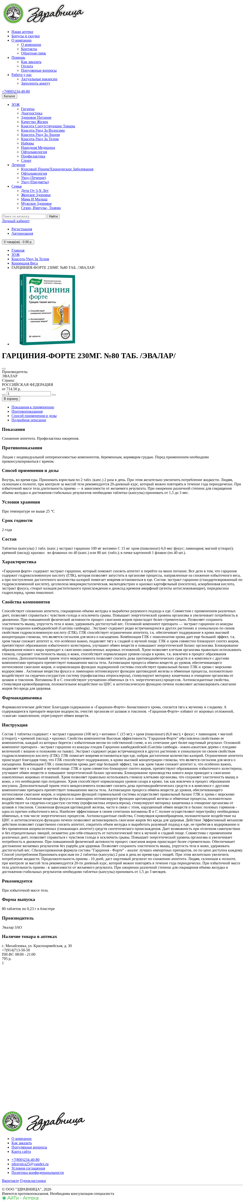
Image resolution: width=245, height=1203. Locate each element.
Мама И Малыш (34, 199)
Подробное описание (28, 420)
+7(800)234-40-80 (16, 91)
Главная (17, 250)
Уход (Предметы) (35, 182)
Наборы (27, 143)
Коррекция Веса (24, 263)
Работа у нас (21, 75)
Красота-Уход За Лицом (40, 135)
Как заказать (31, 62)
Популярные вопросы (39, 70)
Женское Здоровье (36, 195)
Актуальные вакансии (39, 79)
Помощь (18, 57)
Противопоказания (27, 411)
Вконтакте (10, 1181)
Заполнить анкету (35, 83)
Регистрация (21, 229)
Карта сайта (21, 1151)
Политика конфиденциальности (37, 1172)
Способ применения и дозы (34, 416)
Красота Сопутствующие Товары (48, 126)
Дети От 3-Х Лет (35, 191)
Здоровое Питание (36, 117)
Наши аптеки (22, 32)
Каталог (9, 96)
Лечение (18, 165)
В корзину (11, 399)
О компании (21, 40)
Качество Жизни (34, 122)
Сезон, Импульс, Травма (41, 208)
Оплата (27, 66)
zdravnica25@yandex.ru (30, 1164)
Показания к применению (32, 407)
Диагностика (31, 113)
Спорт (26, 160)
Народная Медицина (38, 148)
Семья (16, 186)
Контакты (29, 49)
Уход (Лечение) (33, 178)
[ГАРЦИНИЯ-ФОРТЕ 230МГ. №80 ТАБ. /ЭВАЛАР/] (47, 344)
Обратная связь (33, 53)
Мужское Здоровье (36, 203)
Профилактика (33, 156)
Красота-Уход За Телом (40, 139)
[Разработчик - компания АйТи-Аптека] (20, 1199)
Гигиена (27, 109)
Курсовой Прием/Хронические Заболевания (57, 169)
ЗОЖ (15, 105)
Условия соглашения (28, 1168)
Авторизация (22, 233)
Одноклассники (33, 1181)
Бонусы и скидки (25, 36)
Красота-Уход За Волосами (43, 130)
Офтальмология (34, 152)
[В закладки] (4, 368)
